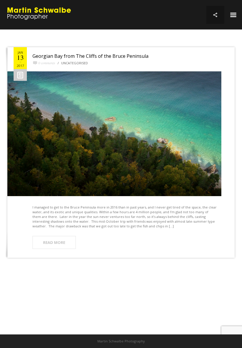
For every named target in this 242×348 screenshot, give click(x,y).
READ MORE (54, 242)
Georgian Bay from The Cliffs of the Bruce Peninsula (90, 56)
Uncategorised (74, 63)
